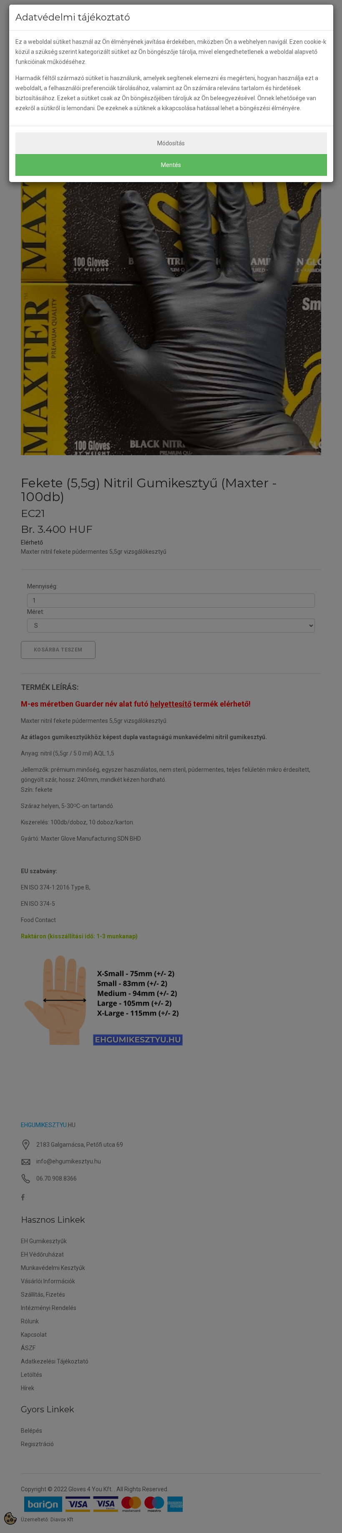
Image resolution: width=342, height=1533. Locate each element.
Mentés (171, 165)
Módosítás (171, 143)
